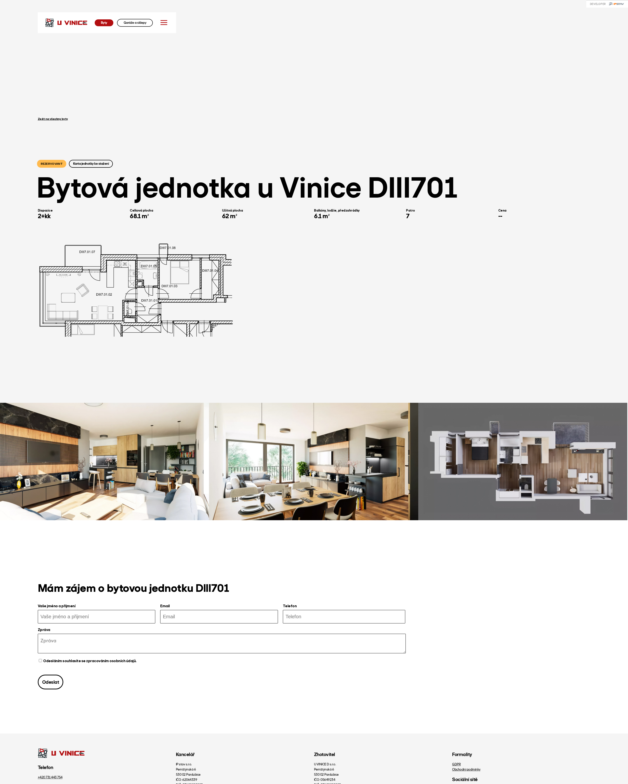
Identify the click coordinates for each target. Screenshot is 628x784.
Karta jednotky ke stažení (91, 163)
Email (165, 606)
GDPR (456, 764)
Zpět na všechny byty (53, 119)
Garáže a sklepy (135, 23)
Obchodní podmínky (466, 769)
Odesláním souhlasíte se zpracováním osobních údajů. (90, 661)
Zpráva (44, 630)
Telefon (290, 606)
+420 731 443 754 (50, 777)
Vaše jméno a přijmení (57, 606)
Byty (104, 23)
